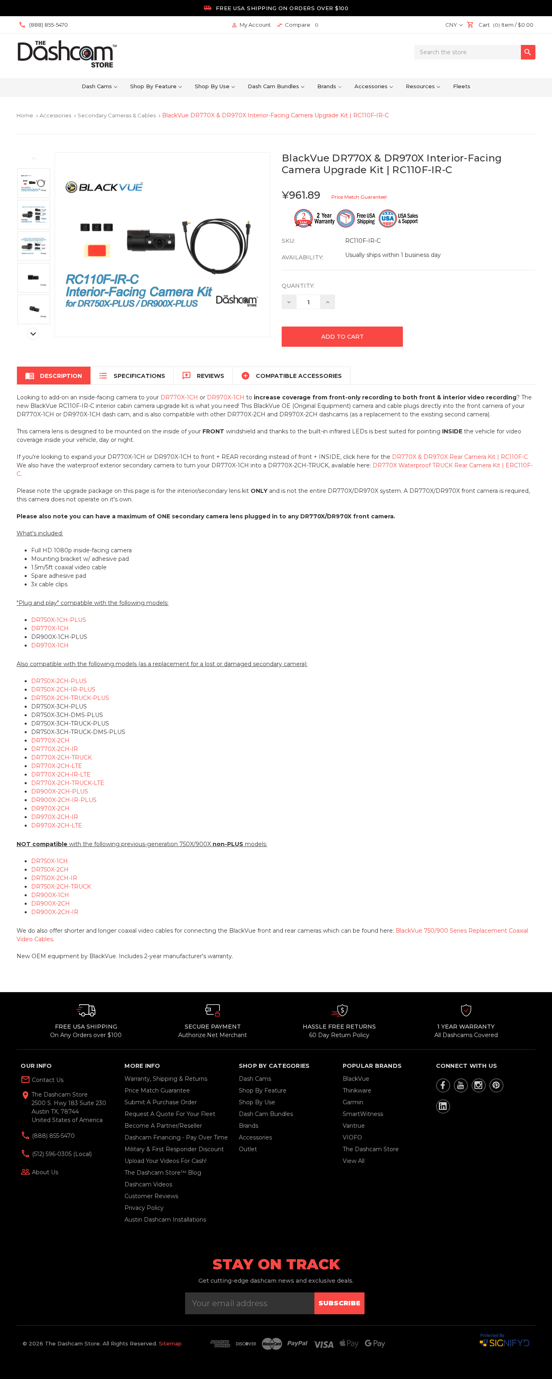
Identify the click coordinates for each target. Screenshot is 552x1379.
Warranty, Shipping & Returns (165, 1078)
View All (353, 1161)
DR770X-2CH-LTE (56, 766)
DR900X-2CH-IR (54, 912)
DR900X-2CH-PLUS (59, 791)
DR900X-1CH (50, 895)
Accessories (371, 86)
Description (53, 375)
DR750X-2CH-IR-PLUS (63, 689)
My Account (251, 24)
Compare (297, 24)
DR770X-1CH (179, 397)
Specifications (132, 375)
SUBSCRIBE (339, 1303)
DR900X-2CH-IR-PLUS (64, 800)
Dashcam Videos (148, 1184)
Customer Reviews (151, 1196)
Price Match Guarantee (157, 1090)
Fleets (461, 86)
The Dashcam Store (371, 1149)
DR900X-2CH (50, 903)
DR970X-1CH (225, 397)
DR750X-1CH (49, 861)
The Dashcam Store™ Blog (162, 1172)
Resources (420, 86)
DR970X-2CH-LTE (56, 825)
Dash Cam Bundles (273, 86)
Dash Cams (97, 86)
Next (33, 334)
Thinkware (357, 1090)
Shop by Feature (153, 86)
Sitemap (170, 1343)
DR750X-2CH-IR (54, 878)
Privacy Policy (144, 1207)
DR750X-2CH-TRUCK (61, 886)
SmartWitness (363, 1114)
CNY (451, 24)
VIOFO (352, 1137)
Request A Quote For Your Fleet (169, 1114)
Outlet (248, 1149)
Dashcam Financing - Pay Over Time (176, 1137)
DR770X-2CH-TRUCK (61, 757)
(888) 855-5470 (52, 1135)
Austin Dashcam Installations (165, 1219)
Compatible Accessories (291, 375)
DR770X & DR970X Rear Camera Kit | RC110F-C (460, 456)
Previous (34, 159)
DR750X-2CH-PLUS (59, 681)
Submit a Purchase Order (160, 1102)
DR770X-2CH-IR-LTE (61, 774)
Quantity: (298, 285)
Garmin (353, 1102)
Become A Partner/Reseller (163, 1125)
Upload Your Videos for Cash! (165, 1161)
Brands (326, 86)
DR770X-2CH (50, 740)
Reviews (203, 375)
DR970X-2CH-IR (54, 817)
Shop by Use (212, 86)
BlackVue (356, 1078)
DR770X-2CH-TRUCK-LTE (67, 783)
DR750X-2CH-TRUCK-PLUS (70, 698)
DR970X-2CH (50, 808)
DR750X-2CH (50, 869)
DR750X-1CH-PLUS (58, 620)
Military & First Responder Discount (174, 1149)
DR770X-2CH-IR (54, 749)
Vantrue (354, 1125)
